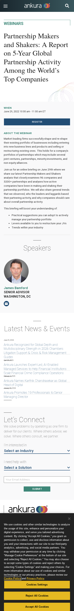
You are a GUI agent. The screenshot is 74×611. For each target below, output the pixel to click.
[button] (5, 6)
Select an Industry (19, 451)
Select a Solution (18, 467)
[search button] (67, 6)
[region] (37, 562)
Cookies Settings (37, 584)
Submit (37, 488)
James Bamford (16, 288)
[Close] (69, 518)
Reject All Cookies (37, 595)
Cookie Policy (12, 578)
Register (37, 122)
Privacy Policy (35, 578)
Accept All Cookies (37, 606)
